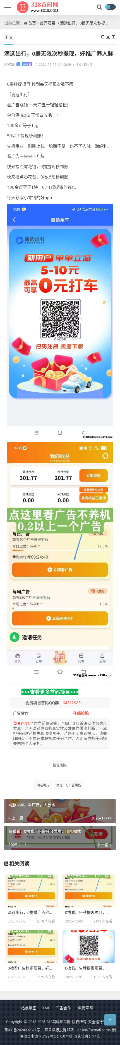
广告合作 (63, 1007)
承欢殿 (17, 64)
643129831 (73, 702)
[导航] (7, 6)
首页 (32, 23)
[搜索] (100, 7)
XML (46, 1007)
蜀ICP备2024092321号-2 (23, 1029)
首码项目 (47, 23)
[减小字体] (103, 37)
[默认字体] (108, 37)
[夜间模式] (110, 7)
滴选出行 (43, 785)
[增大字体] (114, 37)
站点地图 (29, 1007)
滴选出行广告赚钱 (68, 785)
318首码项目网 (59, 1021)
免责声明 (85, 1007)
